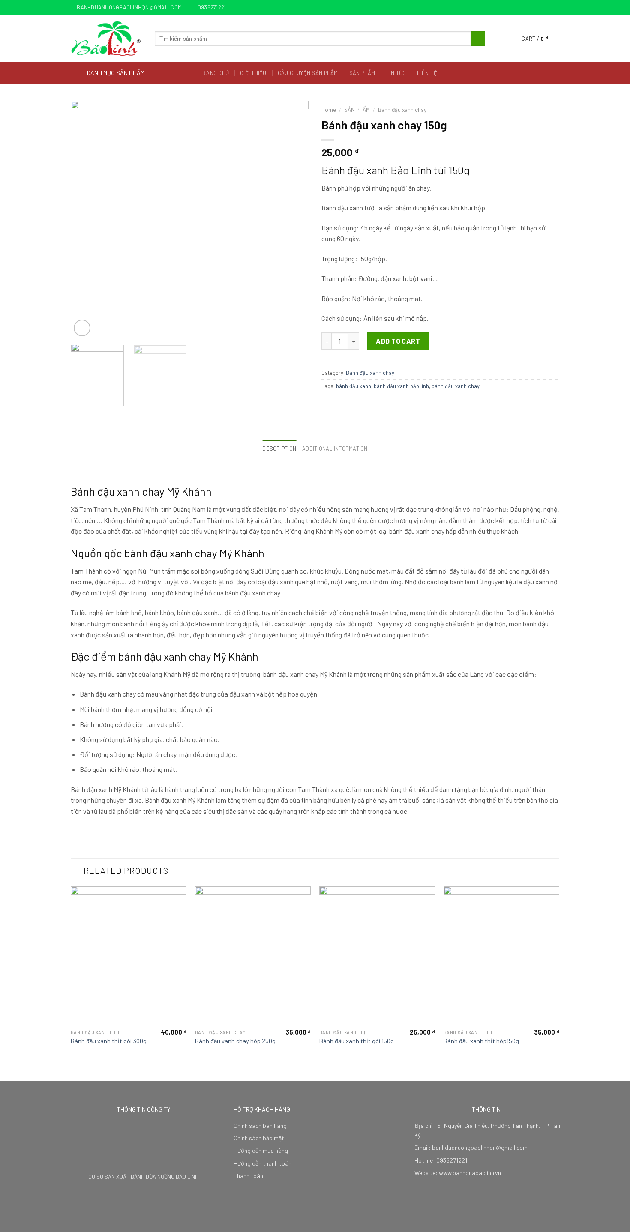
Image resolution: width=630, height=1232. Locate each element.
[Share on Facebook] (326, 404)
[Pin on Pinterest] (357, 404)
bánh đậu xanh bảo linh (401, 386)
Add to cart (398, 341)
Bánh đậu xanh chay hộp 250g (235, 1040)
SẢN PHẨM (362, 72)
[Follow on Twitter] (546, 8)
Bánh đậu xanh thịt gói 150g (356, 1040)
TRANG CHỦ (214, 72)
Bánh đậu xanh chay (402, 109)
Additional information (335, 448)
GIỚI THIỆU (253, 72)
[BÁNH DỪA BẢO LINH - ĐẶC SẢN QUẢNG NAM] (106, 39)
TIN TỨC (396, 72)
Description (279, 448)
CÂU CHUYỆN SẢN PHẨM (308, 72)
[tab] (279, 448)
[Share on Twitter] (337, 404)
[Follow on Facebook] (530, 8)
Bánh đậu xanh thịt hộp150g (481, 1040)
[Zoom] (82, 328)
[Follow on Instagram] (538, 8)
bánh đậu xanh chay (456, 386)
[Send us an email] (555, 8)
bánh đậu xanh (353, 386)
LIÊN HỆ (427, 72)
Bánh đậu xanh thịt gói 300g (109, 1040)
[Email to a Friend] (347, 404)
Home (328, 109)
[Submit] (478, 38)
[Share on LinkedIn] (368, 404)
